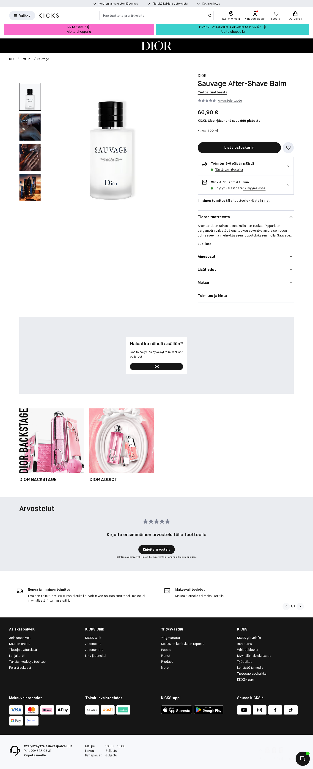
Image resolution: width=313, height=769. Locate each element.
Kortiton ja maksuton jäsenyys (118, 3)
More (165, 668)
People (166, 650)
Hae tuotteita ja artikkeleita (123, 15)
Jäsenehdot (94, 650)
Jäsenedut (93, 644)
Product (167, 662)
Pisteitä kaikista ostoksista (170, 3)
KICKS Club (93, 638)
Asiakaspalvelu (20, 638)
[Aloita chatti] (303, 759)
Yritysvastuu (170, 638)
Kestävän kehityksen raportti (183, 644)
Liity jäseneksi (95, 656)
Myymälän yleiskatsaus (254, 656)
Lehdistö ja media (250, 668)
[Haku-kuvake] (210, 15)
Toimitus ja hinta (212, 295)
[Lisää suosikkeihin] (288, 147)
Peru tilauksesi (20, 668)
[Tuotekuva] (156, 45)
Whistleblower (247, 650)
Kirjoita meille (35, 755)
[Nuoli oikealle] (300, 606)
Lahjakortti (17, 656)
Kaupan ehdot (19, 644)
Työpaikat (244, 662)
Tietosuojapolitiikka (251, 673)
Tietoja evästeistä (23, 650)
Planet (165, 656)
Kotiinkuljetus (211, 3)
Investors (244, 644)
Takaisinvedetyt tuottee (27, 662)
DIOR (202, 75)
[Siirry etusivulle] (49, 15)
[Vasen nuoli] (285, 606)
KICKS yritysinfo (249, 638)
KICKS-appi (245, 679)
